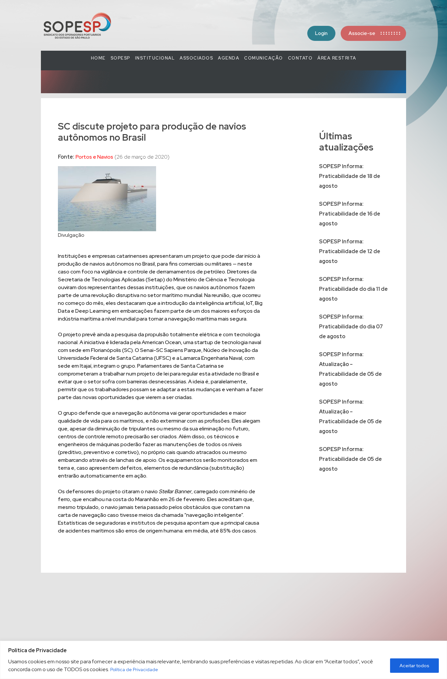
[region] (223, 660)
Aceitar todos (414, 666)
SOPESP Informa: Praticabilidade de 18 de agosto (349, 176)
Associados (196, 58)
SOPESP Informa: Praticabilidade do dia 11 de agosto (353, 289)
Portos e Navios (94, 156)
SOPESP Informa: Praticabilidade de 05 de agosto (350, 459)
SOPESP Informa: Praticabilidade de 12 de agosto (349, 251)
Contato (300, 58)
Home (98, 58)
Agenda (228, 58)
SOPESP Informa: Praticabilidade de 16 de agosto (349, 213)
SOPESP (120, 58)
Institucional (155, 58)
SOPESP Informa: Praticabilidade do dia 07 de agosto (351, 326)
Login (321, 33)
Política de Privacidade (134, 669)
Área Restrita (336, 58)
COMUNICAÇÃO (263, 58)
